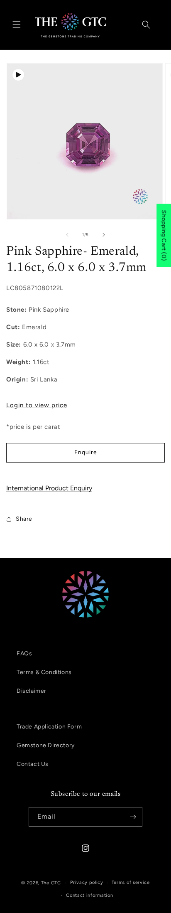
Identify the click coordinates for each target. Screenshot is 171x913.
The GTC (51, 883)
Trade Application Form (49, 726)
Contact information (89, 895)
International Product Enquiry (49, 488)
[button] (16, 24)
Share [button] (24, 518)
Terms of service (131, 882)
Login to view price (36, 405)
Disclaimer (31, 690)
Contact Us (33, 764)
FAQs (24, 653)
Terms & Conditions (44, 672)
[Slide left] (67, 235)
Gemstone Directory (46, 745)
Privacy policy (86, 882)
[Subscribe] (133, 817)
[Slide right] (104, 235)
